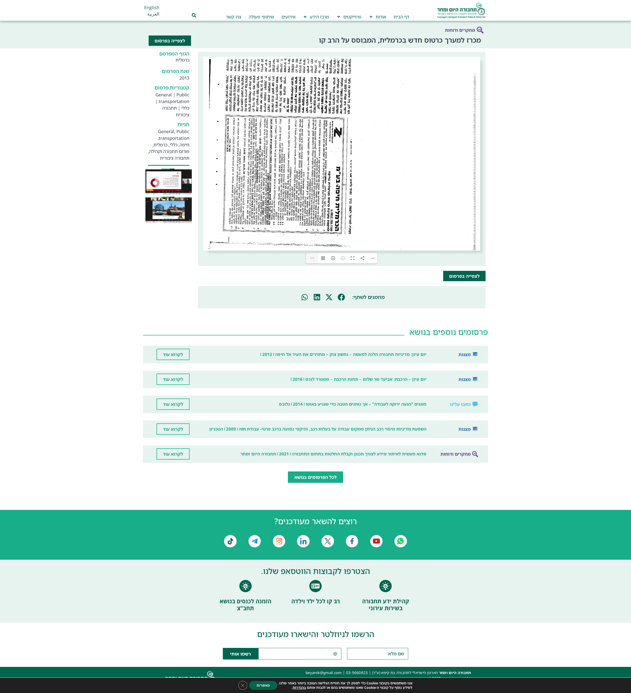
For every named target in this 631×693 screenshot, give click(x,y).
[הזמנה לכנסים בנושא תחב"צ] (245, 586)
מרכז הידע (319, 17)
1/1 (312, 258)
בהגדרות (299, 687)
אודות (381, 17)
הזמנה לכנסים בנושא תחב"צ (245, 604)
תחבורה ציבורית (174, 158)
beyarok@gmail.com (324, 672)
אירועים (288, 17)
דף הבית (401, 17)
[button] (341, 297)
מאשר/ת (263, 685)
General (164, 95)
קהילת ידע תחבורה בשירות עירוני (385, 604)
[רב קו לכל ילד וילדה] (315, 586)
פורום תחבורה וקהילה (169, 151)
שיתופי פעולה (261, 17)
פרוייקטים (352, 17)
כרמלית (160, 145)
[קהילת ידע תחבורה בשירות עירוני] (385, 586)
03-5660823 (357, 672)
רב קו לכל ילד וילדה (315, 601)
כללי (185, 108)
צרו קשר (233, 17)
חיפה (184, 145)
